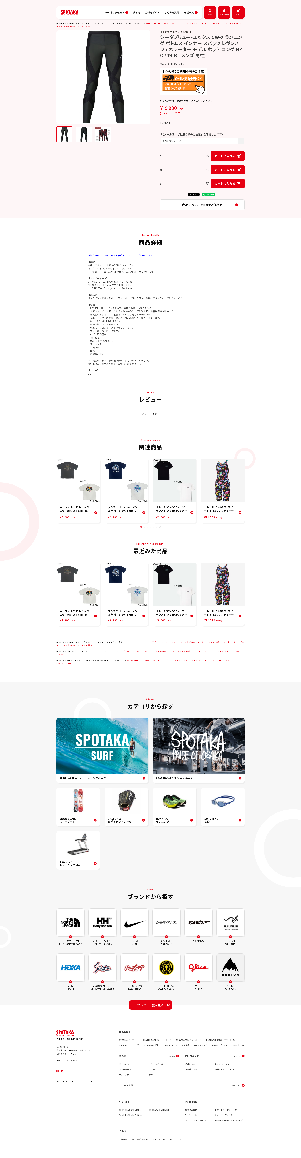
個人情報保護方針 (140, 1139)
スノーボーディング (224, 1115)
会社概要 (123, 1139)
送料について (191, 1064)
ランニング (124, 1074)
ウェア (91, 23)
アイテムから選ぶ (114, 642)
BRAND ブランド (73, 660)
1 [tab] (141, 527)
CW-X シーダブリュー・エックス (106, 660)
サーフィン (124, 1064)
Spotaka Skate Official (130, 1115)
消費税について (192, 1069)
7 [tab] (160, 527)
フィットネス (155, 1069)
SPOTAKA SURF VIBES (130, 1110)
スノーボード (125, 1069)
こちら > (207, 100)
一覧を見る (170, 1056)
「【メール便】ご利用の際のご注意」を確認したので (192, 134)
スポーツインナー (134, 642)
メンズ (100, 23)
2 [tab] (144, 527)
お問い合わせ (175, 1139)
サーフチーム (191, 1115)
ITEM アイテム (71, 651)
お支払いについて (223, 1064)
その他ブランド (133, 23)
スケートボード (156, 1064)
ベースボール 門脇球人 (196, 1120)
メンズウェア (88, 651)
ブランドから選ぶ (115, 23)
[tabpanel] (78, 491)
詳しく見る (236, 1085)
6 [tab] (157, 527)
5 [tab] (153, 527)
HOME (59, 23)
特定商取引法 (159, 1139)
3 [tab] (147, 527)
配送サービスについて (225, 1069)
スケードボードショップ (226, 1110)
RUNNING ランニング (75, 23)
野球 (151, 1074)
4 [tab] (150, 527)
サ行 (86, 660)
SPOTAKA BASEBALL (159, 1110)
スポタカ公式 (191, 1110)
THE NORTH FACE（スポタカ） (229, 1120)
